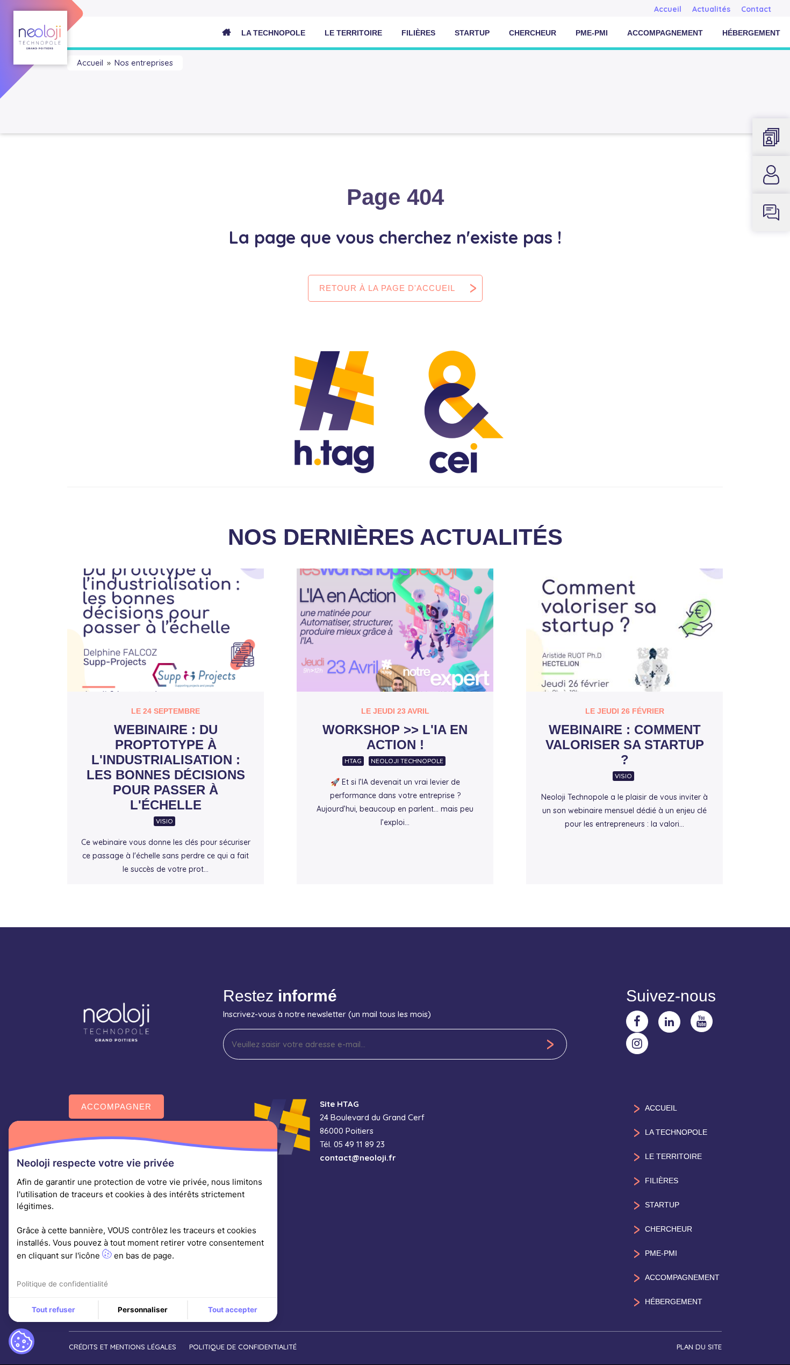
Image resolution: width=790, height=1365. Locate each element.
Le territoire (353, 33)
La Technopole (273, 33)
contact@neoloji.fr (358, 1158)
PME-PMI (592, 33)
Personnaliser (143, 1309)
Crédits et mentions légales (122, 1346)
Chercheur (532, 33)
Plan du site (699, 1346)
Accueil (667, 9)
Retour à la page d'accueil (387, 288)
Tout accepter (232, 1309)
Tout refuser (53, 1309)
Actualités (711, 9)
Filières (418, 33)
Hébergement (751, 33)
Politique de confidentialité (243, 1346)
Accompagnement (665, 33)
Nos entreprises (143, 63)
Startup (472, 33)
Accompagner (116, 1106)
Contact (756, 9)
